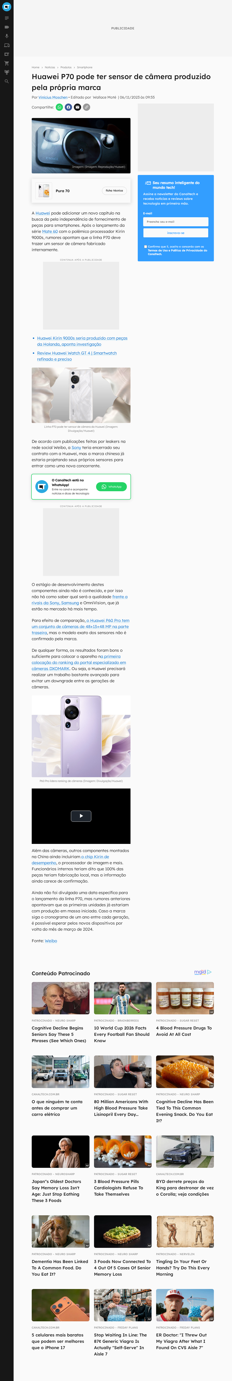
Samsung (70, 602)
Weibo (51, 940)
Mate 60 (50, 231)
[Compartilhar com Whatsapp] (59, 107)
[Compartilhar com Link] (86, 107)
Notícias (50, 67)
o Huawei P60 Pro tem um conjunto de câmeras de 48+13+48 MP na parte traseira (80, 626)
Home (35, 67)
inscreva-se (175, 233)
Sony (76, 447)
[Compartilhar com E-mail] (77, 107)
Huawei (43, 213)
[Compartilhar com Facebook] (68, 107)
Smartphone (84, 67)
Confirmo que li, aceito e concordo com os (177, 250)
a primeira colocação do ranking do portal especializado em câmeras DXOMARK (79, 662)
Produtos (66, 67)
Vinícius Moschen (53, 97)
